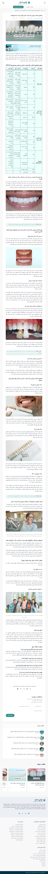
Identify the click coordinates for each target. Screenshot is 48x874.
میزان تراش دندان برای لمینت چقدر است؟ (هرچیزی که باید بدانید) (21, 496)
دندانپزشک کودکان (19, 840)
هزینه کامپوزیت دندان (40, 843)
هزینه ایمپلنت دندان (41, 841)
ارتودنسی (4, 770)
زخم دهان (43, 862)
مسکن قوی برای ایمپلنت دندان (39, 859)
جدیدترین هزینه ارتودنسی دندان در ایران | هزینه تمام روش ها (26, 743)
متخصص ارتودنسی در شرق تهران (16, 831)
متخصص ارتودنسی (19, 824)
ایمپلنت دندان (42, 850)
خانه (44, 10)
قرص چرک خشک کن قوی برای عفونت (37, 857)
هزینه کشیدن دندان (41, 835)
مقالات (42, 10)
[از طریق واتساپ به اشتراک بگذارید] (30, 688)
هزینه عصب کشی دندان (40, 831)
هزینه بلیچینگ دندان (41, 840)
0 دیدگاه (14, 18)
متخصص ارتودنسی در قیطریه (17, 836)
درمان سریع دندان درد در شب (39, 853)
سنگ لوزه (43, 864)
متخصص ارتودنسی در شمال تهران (16, 828)
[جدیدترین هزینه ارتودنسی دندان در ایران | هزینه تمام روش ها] (42, 743)
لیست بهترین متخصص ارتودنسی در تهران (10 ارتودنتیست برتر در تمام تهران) (23, 737)
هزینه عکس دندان (41, 833)
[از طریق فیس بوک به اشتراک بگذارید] (24, 688)
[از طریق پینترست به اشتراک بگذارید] (20, 688)
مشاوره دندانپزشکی (29, 7)
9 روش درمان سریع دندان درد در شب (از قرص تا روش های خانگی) (25, 748)
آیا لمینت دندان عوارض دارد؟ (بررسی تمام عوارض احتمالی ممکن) (22, 224)
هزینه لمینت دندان (41, 828)
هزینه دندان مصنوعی (41, 838)
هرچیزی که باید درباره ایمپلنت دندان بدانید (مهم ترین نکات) (26, 754)
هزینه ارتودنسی (42, 824)
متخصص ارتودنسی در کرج (17, 826)
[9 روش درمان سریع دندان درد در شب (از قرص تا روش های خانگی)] (42, 749)
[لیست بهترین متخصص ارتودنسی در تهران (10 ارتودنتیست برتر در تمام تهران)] (42, 738)
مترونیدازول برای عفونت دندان (39, 855)
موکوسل (43, 865)
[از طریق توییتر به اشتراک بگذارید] (27, 688)
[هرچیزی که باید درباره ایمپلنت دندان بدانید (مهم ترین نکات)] (42, 755)
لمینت (30, 55)
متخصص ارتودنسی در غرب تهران (16, 829)
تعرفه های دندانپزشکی (18, 7)
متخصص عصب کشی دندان (17, 838)
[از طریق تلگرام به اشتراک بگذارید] (17, 688)
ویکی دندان (29, 18)
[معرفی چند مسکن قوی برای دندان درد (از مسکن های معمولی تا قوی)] (42, 732)
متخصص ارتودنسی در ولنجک (17, 835)
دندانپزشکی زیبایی (37, 18)
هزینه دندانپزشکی (41, 826)
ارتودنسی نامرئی (42, 852)
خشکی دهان (42, 860)
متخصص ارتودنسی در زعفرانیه (17, 833)
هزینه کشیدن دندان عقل (40, 836)
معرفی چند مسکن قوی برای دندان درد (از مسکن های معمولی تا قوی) (24, 731)
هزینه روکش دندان (41, 829)
